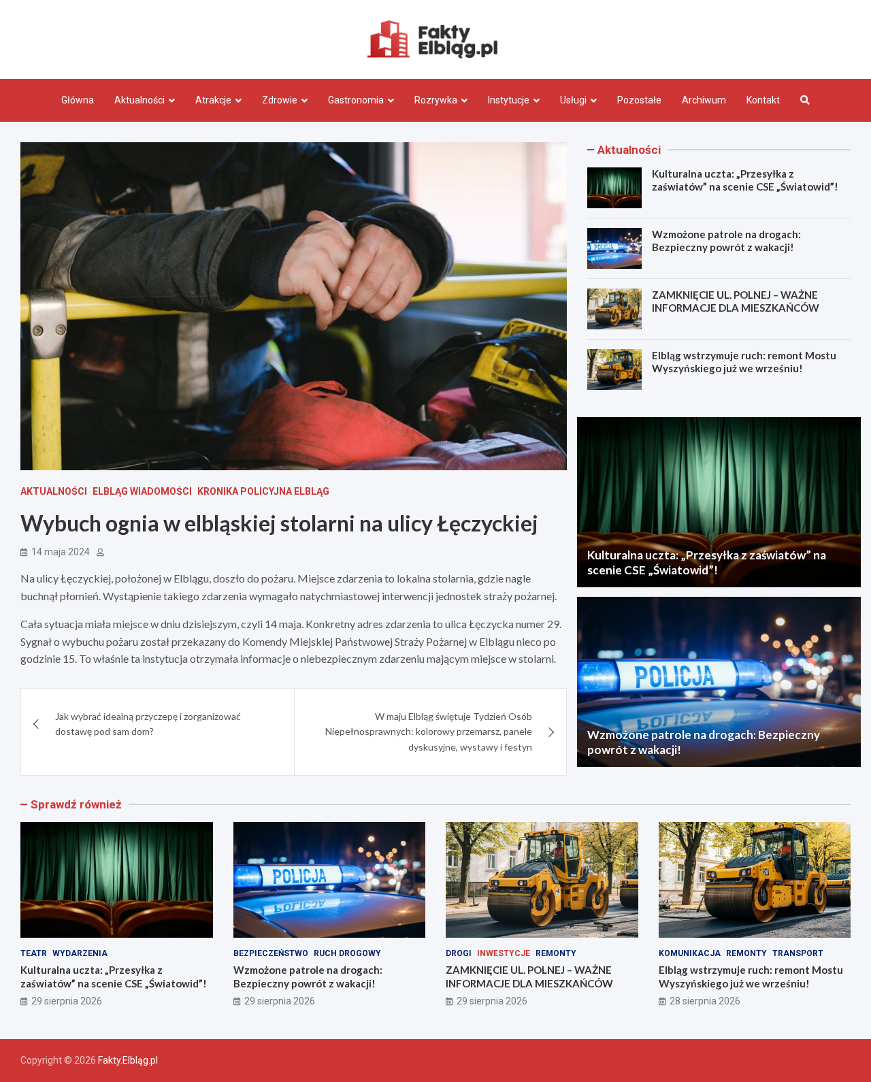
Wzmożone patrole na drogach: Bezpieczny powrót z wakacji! (726, 241)
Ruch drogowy (347, 953)
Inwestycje (503, 953)
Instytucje (508, 100)
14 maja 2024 (60, 551)
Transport (797, 953)
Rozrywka (435, 100)
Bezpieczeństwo (270, 953)
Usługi (573, 100)
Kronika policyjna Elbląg (263, 491)
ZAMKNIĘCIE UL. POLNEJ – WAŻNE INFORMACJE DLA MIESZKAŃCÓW (735, 301)
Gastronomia (356, 100)
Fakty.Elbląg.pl (128, 1060)
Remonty (556, 953)
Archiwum (704, 100)
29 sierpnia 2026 (66, 1001)
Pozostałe (639, 100)
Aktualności (139, 100)
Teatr (33, 953)
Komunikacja (690, 953)
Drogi (459, 953)
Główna (77, 100)
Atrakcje (213, 100)
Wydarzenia (80, 953)
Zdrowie (279, 100)
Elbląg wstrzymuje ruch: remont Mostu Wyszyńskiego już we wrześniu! (744, 362)
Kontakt (763, 100)
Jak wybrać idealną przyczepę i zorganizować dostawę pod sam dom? (148, 723)
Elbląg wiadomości (142, 491)
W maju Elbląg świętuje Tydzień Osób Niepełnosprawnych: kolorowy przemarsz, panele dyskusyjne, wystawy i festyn (428, 731)
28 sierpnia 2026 (705, 1001)
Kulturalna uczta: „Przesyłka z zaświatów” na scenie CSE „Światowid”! (745, 180)
